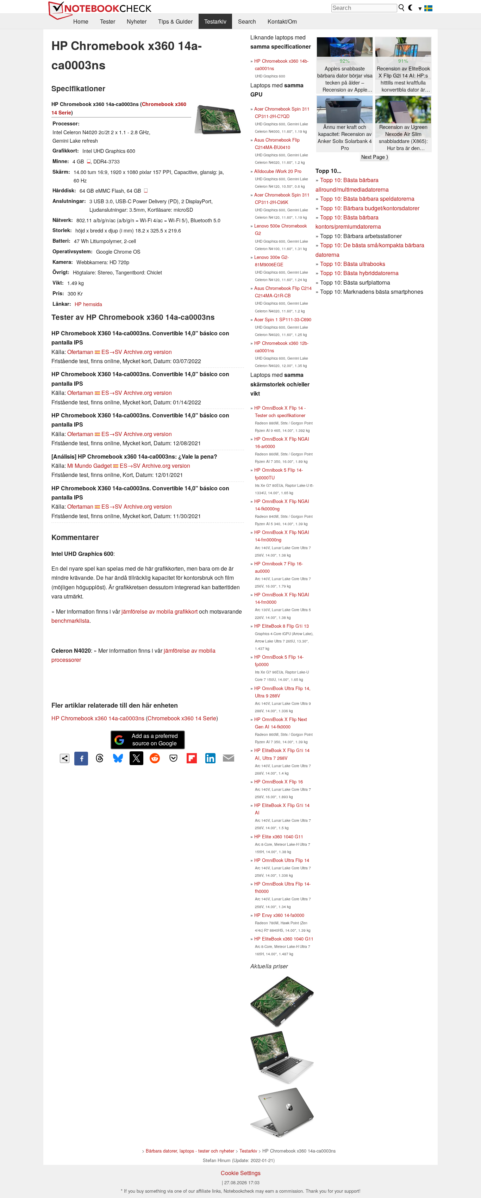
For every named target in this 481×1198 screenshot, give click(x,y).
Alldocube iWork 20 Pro (277, 171)
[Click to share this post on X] (136, 758)
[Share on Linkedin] (210, 758)
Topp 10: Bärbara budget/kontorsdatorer (369, 208)
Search (247, 21)
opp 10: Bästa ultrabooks (354, 264)
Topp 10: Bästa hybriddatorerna (359, 273)
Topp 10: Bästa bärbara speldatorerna (367, 198)
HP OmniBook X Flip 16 (278, 781)
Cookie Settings (241, 1173)
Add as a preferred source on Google (155, 739)
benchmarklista (70, 620)
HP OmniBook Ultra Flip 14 (281, 860)
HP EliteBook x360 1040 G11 (283, 938)
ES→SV (111, 352)
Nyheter (136, 21)
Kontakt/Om (282, 21)
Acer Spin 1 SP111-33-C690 (282, 319)
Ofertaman (80, 352)
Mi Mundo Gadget (89, 465)
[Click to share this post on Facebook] (81, 758)
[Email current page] (228, 758)
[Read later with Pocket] (173, 758)
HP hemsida (88, 304)
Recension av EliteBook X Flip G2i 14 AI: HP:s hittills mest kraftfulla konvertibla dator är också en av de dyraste (403, 79)
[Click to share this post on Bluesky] (118, 758)
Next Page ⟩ (374, 156)
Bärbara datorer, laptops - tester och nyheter (190, 1150)
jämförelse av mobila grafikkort (159, 611)
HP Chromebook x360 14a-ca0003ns (97, 718)
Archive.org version (148, 352)
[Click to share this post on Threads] (99, 758)
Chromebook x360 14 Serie (182, 718)
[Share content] (64, 758)
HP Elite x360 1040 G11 (278, 836)
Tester (107, 21)
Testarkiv (215, 21)
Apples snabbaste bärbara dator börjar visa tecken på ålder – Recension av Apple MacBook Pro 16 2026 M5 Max (345, 79)
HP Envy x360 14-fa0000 (279, 915)
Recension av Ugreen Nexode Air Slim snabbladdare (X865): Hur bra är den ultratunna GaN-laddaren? (403, 137)
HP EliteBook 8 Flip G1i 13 (281, 625)
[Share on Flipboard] (191, 758)
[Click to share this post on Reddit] (155, 758)
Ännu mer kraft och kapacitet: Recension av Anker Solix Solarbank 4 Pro (345, 137)
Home (80, 21)
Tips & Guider (175, 21)
